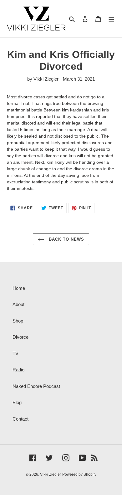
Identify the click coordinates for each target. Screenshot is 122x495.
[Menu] (111, 19)
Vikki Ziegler (50, 474)
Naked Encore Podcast (36, 386)
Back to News (65, 239)
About (18, 304)
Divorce (20, 337)
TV (15, 353)
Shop (18, 320)
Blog (17, 402)
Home (19, 288)
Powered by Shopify (79, 474)
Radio (18, 369)
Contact (20, 419)
